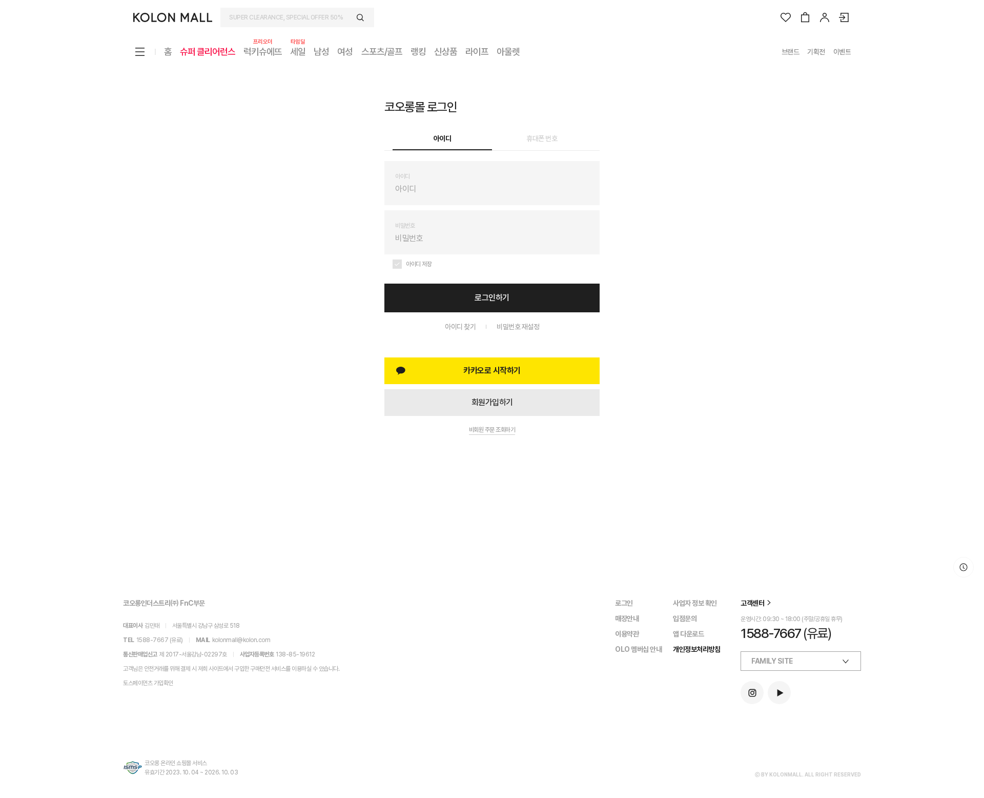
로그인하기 (492, 298)
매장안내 (627, 618)
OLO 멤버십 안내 (638, 649)
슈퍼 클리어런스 (207, 51)
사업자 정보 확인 (695, 603)
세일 (297, 51)
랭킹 (418, 51)
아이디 (443, 138)
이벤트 (842, 52)
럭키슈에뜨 (262, 51)
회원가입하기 (492, 402)
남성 (321, 51)
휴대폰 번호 (541, 138)
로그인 (624, 603)
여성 (345, 51)
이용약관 (627, 634)
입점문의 (684, 618)
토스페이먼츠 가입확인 (148, 683)
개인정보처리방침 (696, 649)
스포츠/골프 (381, 51)
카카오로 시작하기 (492, 370)
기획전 (816, 52)
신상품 (445, 51)
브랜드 (790, 52)
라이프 (476, 51)
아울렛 (508, 51)
